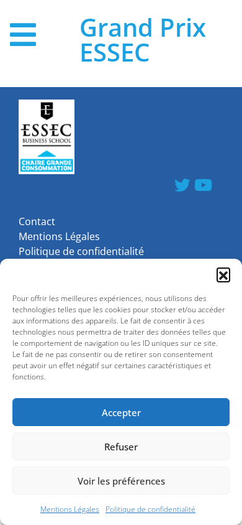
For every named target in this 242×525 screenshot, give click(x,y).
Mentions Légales (69, 509)
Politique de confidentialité (150, 509)
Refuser (121, 446)
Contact (37, 221)
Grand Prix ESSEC (142, 40)
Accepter (121, 412)
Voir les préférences (121, 481)
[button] (223, 274)
